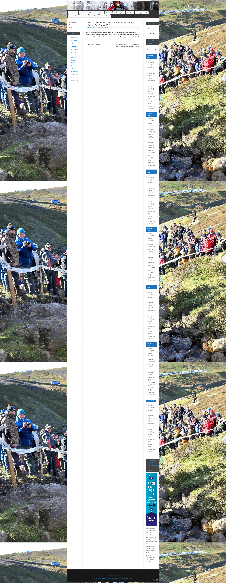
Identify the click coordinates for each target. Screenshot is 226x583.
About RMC (74, 37)
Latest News (73, 13)
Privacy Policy (75, 80)
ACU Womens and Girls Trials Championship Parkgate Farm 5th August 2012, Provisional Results (127, 46)
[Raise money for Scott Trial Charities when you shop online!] (151, 499)
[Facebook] (153, 3)
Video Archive (75, 77)
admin (90, 27)
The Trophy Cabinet (141, 13)
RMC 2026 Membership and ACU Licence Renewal (75, 57)
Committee (94, 16)
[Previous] (147, 49)
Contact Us (84, 16)
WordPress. (129, 578)
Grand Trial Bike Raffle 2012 (94, 44)
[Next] (156, 49)
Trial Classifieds (105, 16)
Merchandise (73, 16)
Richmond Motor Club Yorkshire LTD (98, 5)
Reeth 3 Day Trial (118, 13)
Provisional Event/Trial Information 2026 (91, 13)
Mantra (123, 578)
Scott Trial (129, 13)
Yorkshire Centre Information (74, 68)
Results (108, 13)
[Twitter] (156, 3)
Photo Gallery (75, 74)
